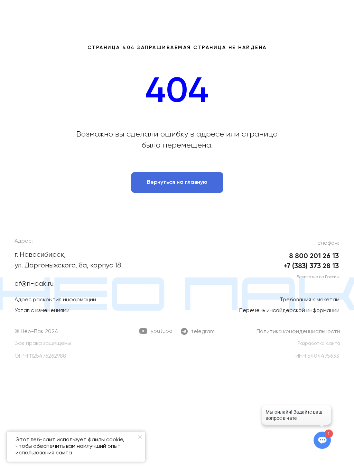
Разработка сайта (318, 343)
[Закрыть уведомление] (140, 436)
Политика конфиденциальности (298, 331)
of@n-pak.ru (34, 283)
